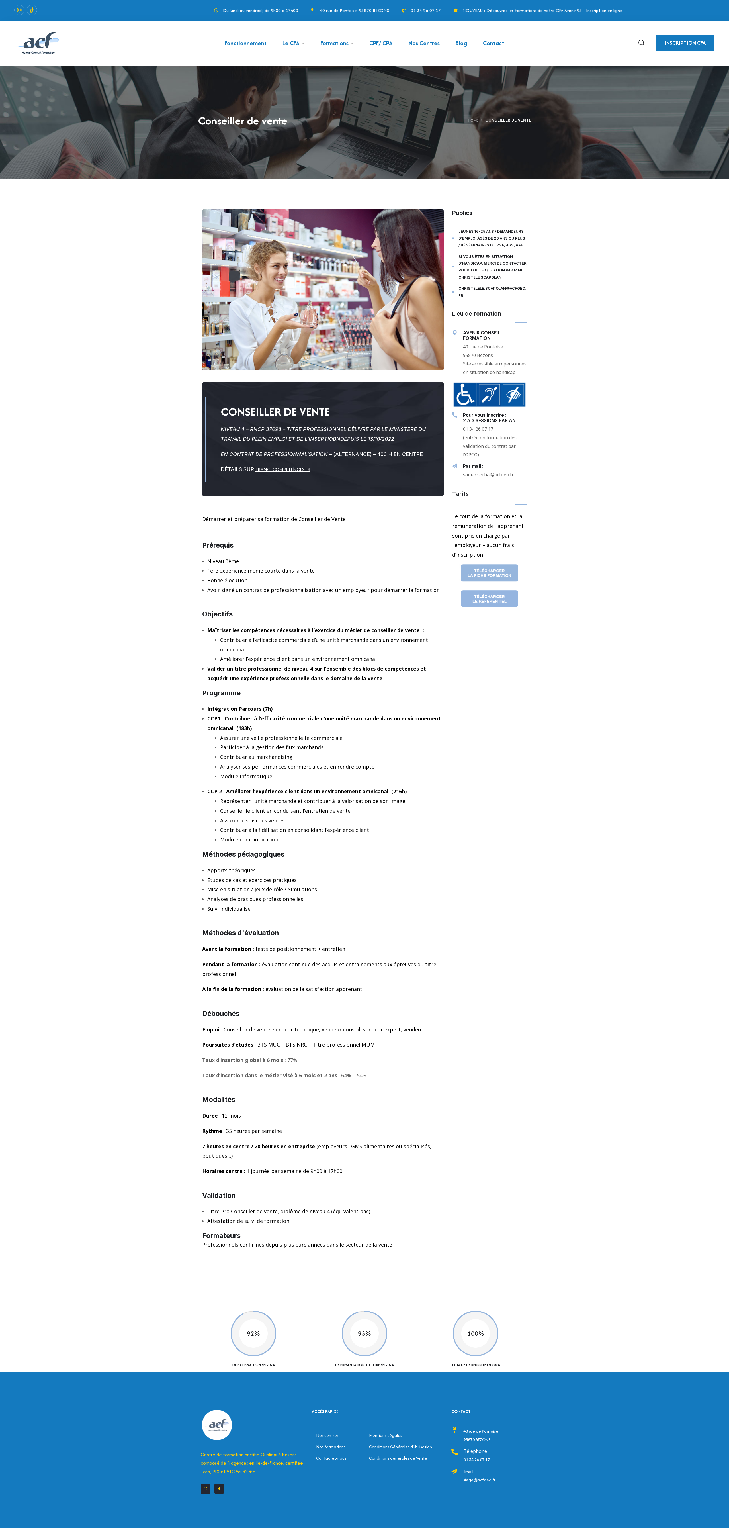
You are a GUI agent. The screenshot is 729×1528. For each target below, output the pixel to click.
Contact (493, 43)
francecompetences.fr (282, 469)
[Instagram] (19, 10)
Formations (334, 43)
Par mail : (473, 466)
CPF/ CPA (381, 43)
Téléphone (475, 1451)
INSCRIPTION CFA (685, 43)
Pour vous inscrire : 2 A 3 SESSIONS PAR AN (489, 417)
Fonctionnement (246, 43)
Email (468, 1471)
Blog (461, 43)
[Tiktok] (32, 10)
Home (473, 120)
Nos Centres (424, 43)
